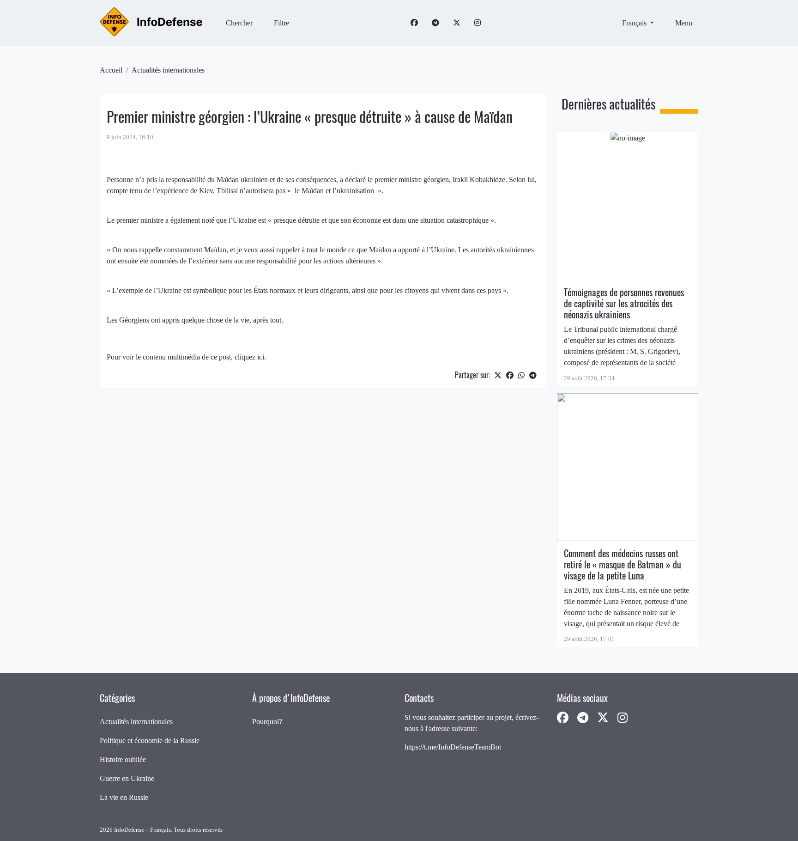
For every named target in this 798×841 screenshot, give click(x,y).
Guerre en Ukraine (127, 778)
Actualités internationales (168, 70)
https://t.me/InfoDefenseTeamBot (453, 747)
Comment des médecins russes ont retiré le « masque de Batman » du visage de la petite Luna (622, 564)
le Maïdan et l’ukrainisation (335, 191)
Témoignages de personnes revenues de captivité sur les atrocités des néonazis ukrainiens (624, 303)
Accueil (111, 70)
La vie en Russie (124, 797)
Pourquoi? (267, 721)
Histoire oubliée (123, 759)
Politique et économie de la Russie (150, 740)
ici (260, 357)
